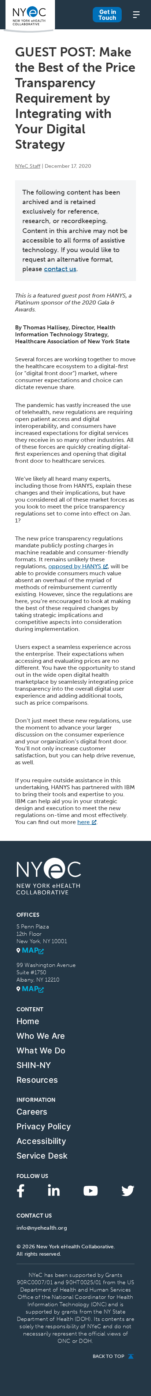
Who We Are (40, 1036)
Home (27, 1021)
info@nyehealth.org (41, 1228)
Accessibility (41, 1141)
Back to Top (108, 1356)
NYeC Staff (27, 166)
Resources (37, 1080)
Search (79, 26)
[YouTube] (90, 1190)
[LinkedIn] (54, 1190)
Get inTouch (107, 14)
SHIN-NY (33, 1065)
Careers (32, 1111)
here (83, 822)
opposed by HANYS (74, 566)
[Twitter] (128, 1190)
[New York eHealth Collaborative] (29, 16)
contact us (60, 269)
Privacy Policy (43, 1126)
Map (30, 950)
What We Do (40, 1050)
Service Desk (42, 1155)
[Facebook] (20, 1190)
